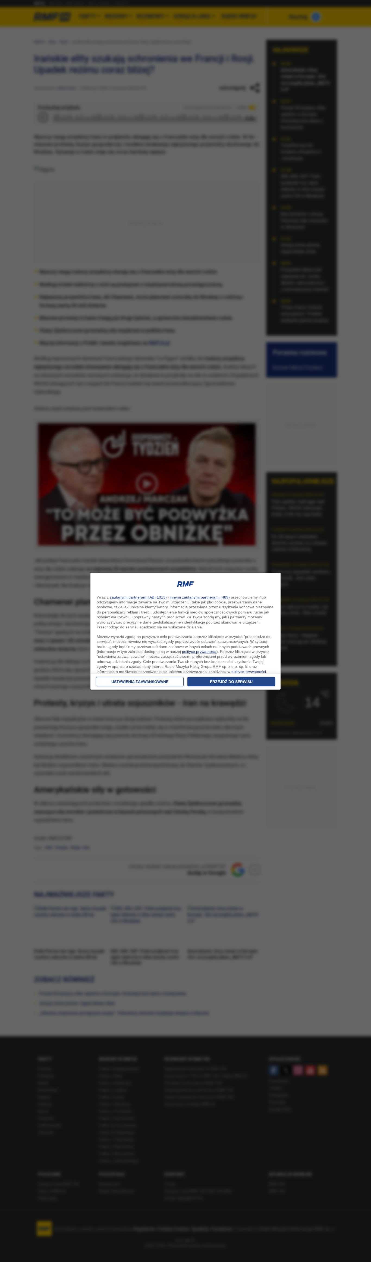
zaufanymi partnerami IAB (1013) (138, 597)
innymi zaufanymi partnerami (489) (200, 597)
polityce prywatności (199, 651)
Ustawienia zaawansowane (139, 682)
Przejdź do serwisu (231, 682)
